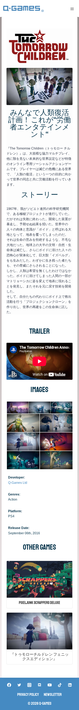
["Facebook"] (9, 685)
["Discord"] (39, 685)
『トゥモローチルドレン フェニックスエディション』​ (39, 656)
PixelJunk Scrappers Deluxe (39, 602)
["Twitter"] (19, 685)
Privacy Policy (28, 694)
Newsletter (53, 694)
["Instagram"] (29, 685)
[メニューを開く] (72, 9)
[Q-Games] (23, 9)
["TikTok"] (60, 685)
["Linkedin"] (70, 685)
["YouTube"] (50, 685)
